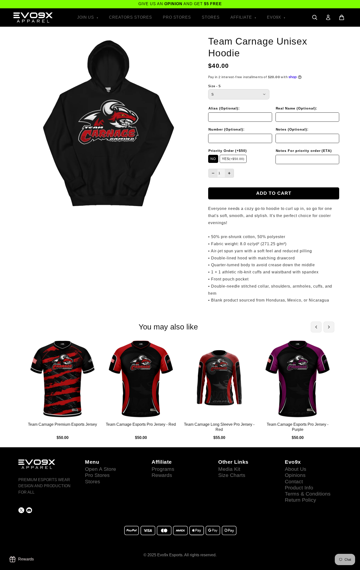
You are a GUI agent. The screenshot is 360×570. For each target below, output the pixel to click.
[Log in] (328, 17)
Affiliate (241, 17)
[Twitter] (21, 510)
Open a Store (100, 469)
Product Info (299, 488)
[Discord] (29, 510)
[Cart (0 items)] (342, 17)
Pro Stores (177, 17)
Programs (163, 469)
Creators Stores (130, 17)
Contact (294, 482)
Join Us (86, 17)
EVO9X (275, 17)
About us (295, 469)
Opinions (295, 475)
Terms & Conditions (308, 494)
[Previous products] (316, 327)
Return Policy (300, 500)
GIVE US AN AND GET (180, 4)
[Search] (315, 17)
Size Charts (231, 475)
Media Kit (229, 469)
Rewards (162, 475)
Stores (211, 17)
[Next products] (329, 327)
